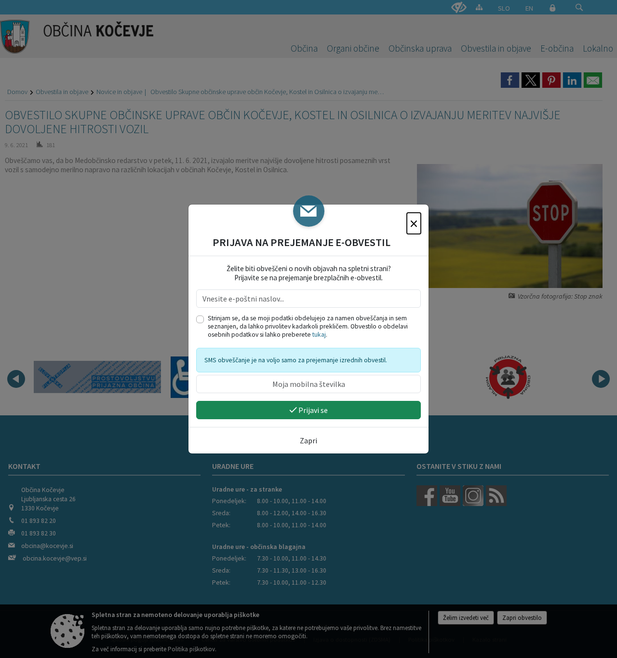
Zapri (308, 440)
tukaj (319, 334)
